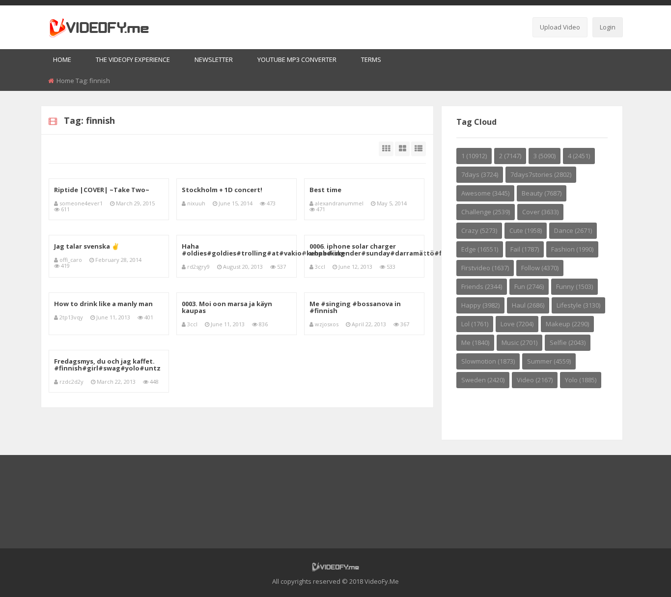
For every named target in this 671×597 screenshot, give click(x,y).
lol (474, 323)
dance (573, 230)
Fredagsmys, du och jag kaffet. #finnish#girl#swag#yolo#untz (107, 364)
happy (480, 305)
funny (574, 286)
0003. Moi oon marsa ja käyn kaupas (227, 307)
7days (479, 174)
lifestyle (578, 305)
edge (479, 249)
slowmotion (488, 361)
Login (607, 27)
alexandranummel (339, 203)
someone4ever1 (81, 203)
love (517, 323)
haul (528, 305)
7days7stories (540, 174)
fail (524, 249)
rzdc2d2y (71, 381)
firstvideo (485, 267)
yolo (580, 379)
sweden (482, 379)
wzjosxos (326, 324)
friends (481, 286)
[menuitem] (62, 60)
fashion (572, 249)
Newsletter (214, 59)
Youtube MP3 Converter (296, 59)
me (475, 342)
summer (549, 361)
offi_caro (70, 259)
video (535, 379)
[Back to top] (639, 575)
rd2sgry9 (198, 266)
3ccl (320, 266)
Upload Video (560, 27)
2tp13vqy (71, 317)
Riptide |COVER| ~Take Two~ (101, 189)
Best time (325, 189)
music (519, 342)
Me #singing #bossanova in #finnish (355, 307)
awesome (485, 193)
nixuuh (196, 203)
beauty (541, 193)
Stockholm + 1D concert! (222, 189)
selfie (568, 342)
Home (62, 59)
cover (540, 211)
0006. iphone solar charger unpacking (352, 249)
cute (525, 230)
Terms (371, 59)
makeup (567, 323)
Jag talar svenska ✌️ (86, 246)
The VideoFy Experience (133, 59)
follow (540, 267)
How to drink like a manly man (103, 303)
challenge (485, 211)
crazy (479, 230)
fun (529, 286)
